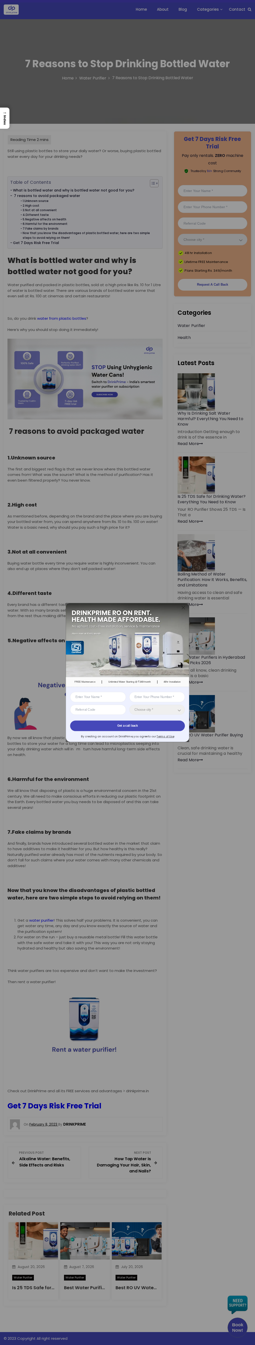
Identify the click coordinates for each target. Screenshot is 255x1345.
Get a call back (127, 725)
